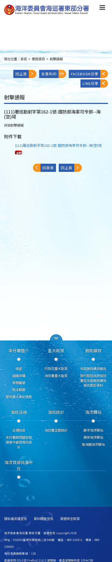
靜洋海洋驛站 (93, 430)
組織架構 (18, 375)
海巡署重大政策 (56, 375)
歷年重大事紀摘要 (19, 396)
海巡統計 (56, 412)
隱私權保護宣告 (15, 518)
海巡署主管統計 (56, 430)
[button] (102, 8)
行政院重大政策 (56, 368)
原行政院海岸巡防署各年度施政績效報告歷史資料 (93, 380)
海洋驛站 (93, 412)
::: (1, 61)
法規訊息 (18, 430)
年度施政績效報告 (93, 368)
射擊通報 (56, 58)
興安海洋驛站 (93, 437)
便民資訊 (38, 58)
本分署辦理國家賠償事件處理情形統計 (19, 442)
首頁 (23, 58)
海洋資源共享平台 (18, 465)
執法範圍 (18, 389)
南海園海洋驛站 (93, 444)
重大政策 (56, 350)
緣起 (18, 368)
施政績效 (93, 350)
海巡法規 (19, 412)
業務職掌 (18, 382)
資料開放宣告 (43, 518)
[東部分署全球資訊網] (46, 10)
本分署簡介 (18, 350)
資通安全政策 (70, 518)
